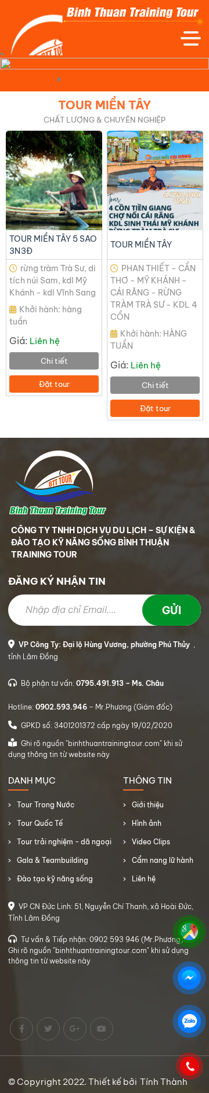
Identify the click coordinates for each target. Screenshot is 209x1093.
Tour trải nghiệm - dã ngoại (64, 841)
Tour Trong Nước (45, 804)
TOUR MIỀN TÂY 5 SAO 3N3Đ (53, 245)
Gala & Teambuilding (52, 860)
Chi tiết (54, 360)
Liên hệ (144, 878)
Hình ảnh (146, 823)
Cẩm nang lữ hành (162, 860)
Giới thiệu (148, 804)
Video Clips (151, 841)
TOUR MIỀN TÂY (141, 244)
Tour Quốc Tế (40, 823)
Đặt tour (54, 384)
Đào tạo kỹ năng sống (55, 878)
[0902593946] (189, 1066)
